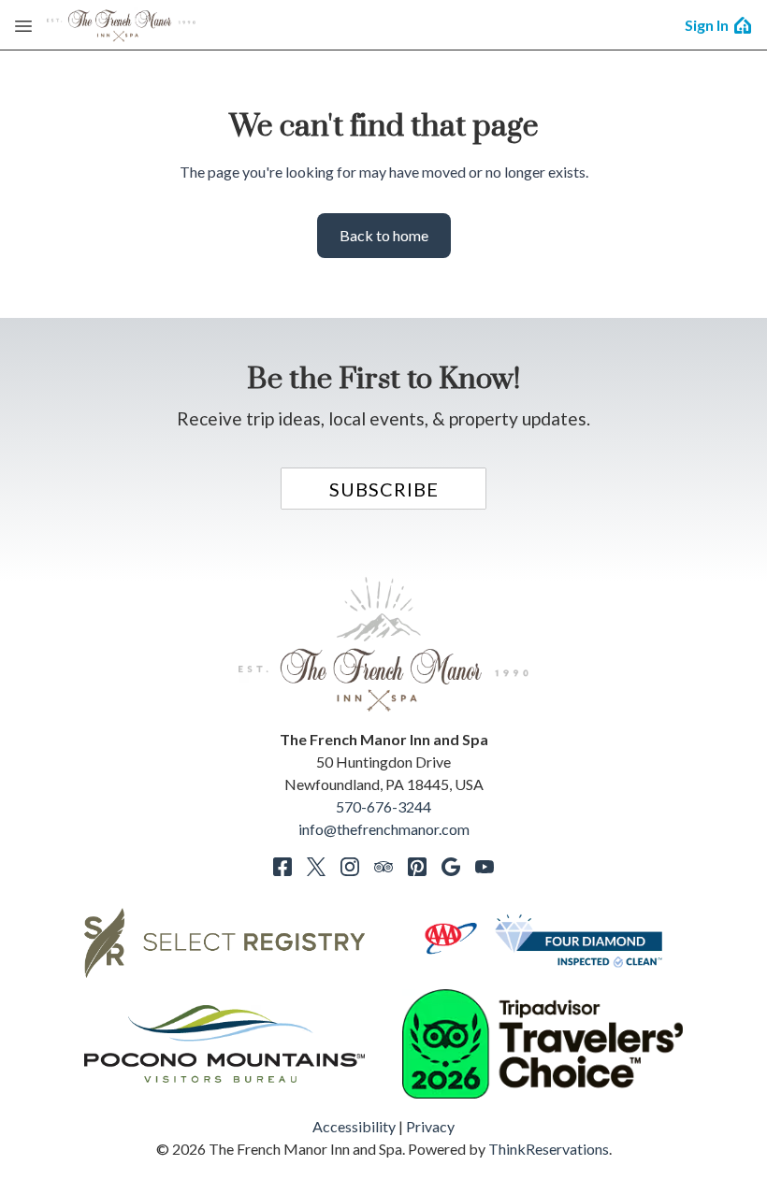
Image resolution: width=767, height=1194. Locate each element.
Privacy (430, 1126)
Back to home (384, 235)
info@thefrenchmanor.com (384, 829)
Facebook (282, 866)
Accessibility (354, 1126)
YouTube (484, 866)
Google (450, 866)
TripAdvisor (383, 866)
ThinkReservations (548, 1149)
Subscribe (384, 489)
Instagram (349, 866)
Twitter (316, 866)
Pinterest (417, 866)
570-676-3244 (383, 806)
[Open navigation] (23, 25)
